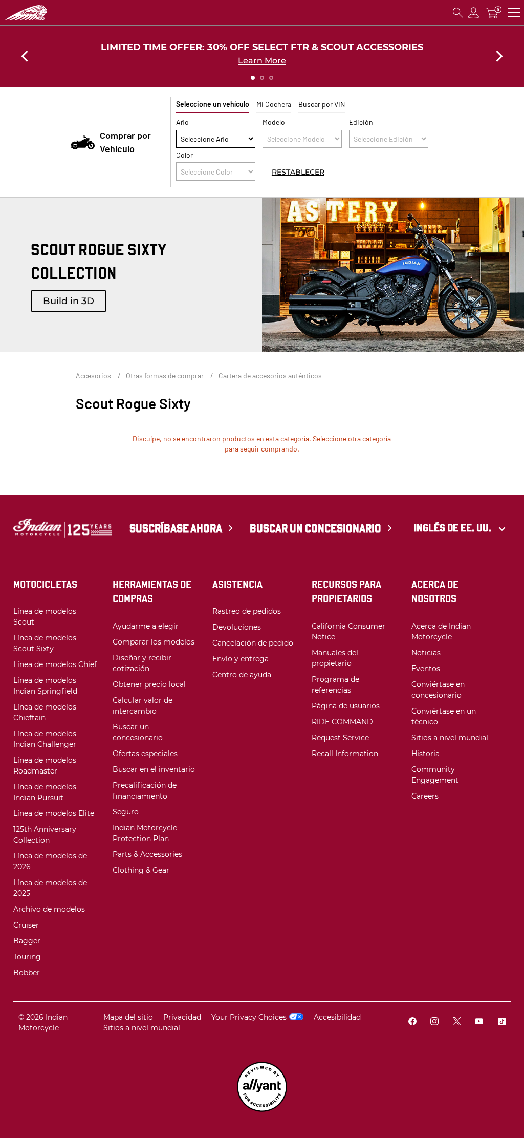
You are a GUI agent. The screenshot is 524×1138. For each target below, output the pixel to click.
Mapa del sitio (128, 1017)
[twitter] (457, 1022)
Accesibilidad (337, 1017)
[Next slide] (499, 56)
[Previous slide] (24, 56)
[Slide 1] (253, 78)
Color (184, 155)
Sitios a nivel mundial (141, 1028)
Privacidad (182, 1017)
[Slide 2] (262, 78)
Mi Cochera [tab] (273, 104)
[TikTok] (501, 1022)
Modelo (274, 122)
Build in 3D (68, 301)
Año (182, 122)
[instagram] (434, 1022)
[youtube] (479, 1022)
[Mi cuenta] (474, 12)
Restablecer (298, 171)
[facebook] (412, 1022)
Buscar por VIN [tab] (321, 104)
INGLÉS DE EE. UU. (453, 528)
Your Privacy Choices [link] (249, 1017)
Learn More (262, 61)
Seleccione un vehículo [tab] (212, 104)
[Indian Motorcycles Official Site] (57, 12)
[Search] (458, 12)
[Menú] (514, 12)
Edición (361, 122)
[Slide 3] (271, 78)
